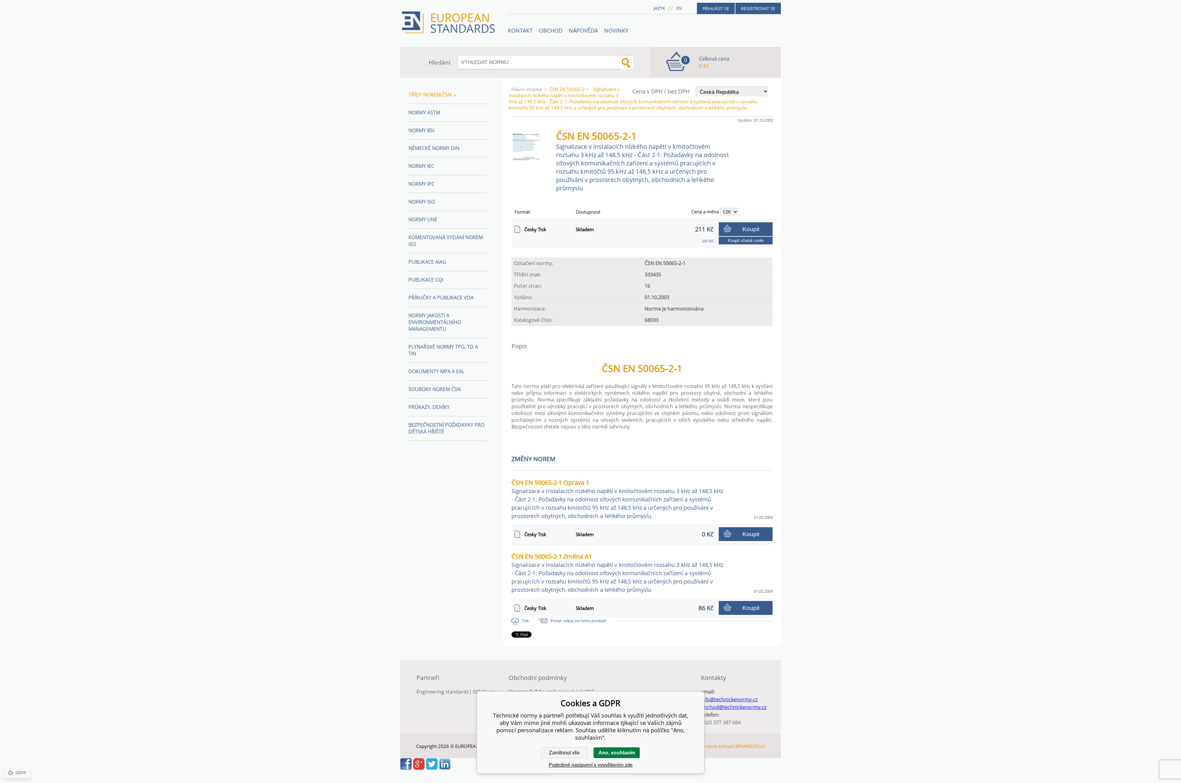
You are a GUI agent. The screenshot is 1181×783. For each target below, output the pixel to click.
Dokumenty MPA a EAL (436, 371)
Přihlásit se (715, 8)
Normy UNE (422, 219)
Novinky (616, 30)
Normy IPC (421, 183)
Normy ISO (421, 201)
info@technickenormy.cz (729, 699)
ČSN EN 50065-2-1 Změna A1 (617, 572)
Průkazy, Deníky (429, 407)
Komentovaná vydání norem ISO (445, 240)
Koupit (750, 229)
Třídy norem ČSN (429, 94)
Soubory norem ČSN (434, 389)
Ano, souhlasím (616, 752)
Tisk (525, 620)
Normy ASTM (424, 112)
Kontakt (520, 30)
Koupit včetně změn (746, 240)
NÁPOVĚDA (583, 30)
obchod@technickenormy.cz (733, 707)
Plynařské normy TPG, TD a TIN (443, 350)
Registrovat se (758, 8)
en (679, 8)
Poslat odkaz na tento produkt (578, 620)
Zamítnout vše (564, 752)
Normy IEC (421, 166)
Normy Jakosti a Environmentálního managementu (434, 322)
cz (670, 8)
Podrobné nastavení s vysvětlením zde (591, 765)
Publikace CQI (425, 279)
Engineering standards (442, 691)
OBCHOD (551, 30)
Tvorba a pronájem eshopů (705, 746)
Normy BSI (421, 130)
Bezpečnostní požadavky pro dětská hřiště (446, 428)
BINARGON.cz (750, 746)
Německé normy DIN (433, 148)
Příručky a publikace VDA (441, 297)
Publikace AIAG (427, 262)
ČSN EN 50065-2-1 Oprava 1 (617, 499)
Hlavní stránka (526, 89)
